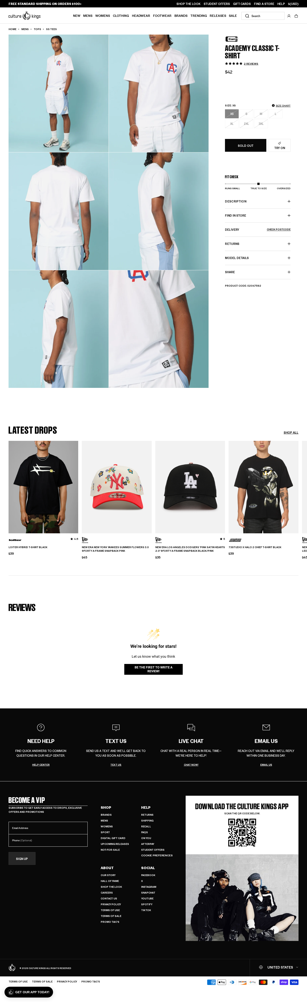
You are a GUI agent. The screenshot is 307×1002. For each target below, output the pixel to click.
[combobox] (263, 16)
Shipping (147, 820)
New (76, 15)
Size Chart (283, 106)
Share (230, 272)
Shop (106, 807)
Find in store (235, 215)
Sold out (246, 145)
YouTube (147, 898)
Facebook (148, 875)
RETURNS (232, 244)
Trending (198, 15)
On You (146, 838)
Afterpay (147, 844)
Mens (87, 15)
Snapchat (148, 892)
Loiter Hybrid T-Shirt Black (28, 547)
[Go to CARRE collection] (236, 39)
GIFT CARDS (242, 3)
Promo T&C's (110, 922)
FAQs (144, 832)
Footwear (162, 15)
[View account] (289, 16)
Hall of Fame (110, 881)
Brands (180, 15)
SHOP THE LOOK (188, 3)
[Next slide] (298, 486)
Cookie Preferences (157, 855)
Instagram (148, 887)
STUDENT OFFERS (217, 3)
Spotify (146, 904)
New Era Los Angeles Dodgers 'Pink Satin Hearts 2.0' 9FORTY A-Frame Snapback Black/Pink (190, 549)
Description (235, 201)
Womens (102, 15)
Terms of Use (110, 910)
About (107, 868)
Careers (107, 892)
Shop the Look (111, 887)
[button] (296, 16)
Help (146, 807)
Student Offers (153, 850)
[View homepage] (24, 15)
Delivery (258, 229)
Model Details (237, 258)
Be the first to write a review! (153, 669)
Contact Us (109, 898)
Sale (233, 15)
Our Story (108, 875)
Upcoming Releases (115, 844)
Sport (105, 832)
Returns (147, 815)
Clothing (121, 15)
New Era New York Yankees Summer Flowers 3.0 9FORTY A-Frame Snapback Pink (115, 549)
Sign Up (22, 859)
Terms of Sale (111, 916)
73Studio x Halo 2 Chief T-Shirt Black (255, 547)
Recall (146, 826)
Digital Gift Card (113, 838)
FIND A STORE (264, 3)
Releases (218, 15)
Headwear (141, 15)
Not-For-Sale (110, 850)
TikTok (146, 910)
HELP (281, 3)
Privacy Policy (111, 904)
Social (148, 868)
